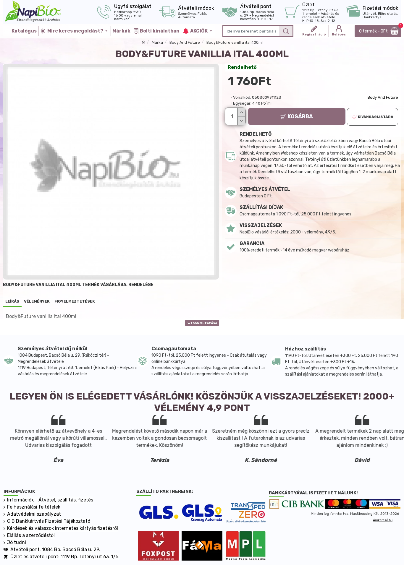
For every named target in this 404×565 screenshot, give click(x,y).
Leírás (12, 301)
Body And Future (184, 42)
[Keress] (286, 31)
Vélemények (37, 301)
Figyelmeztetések (74, 301)
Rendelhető (242, 67)
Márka (157, 42)
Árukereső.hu (382, 520)
